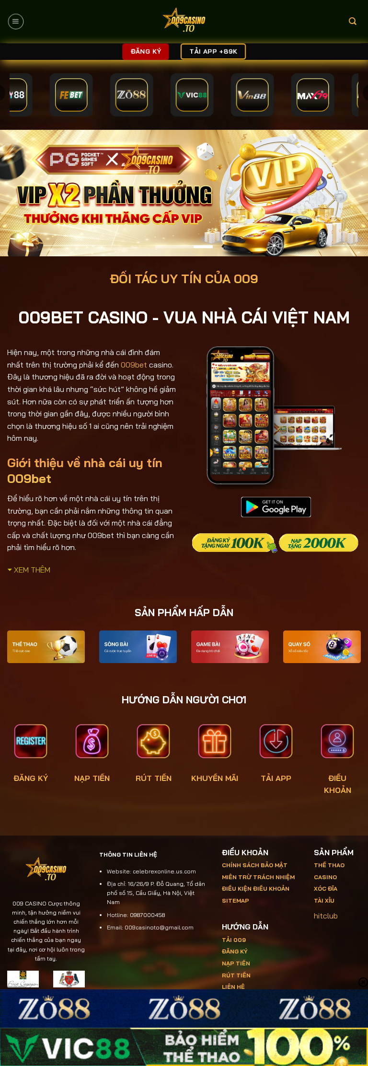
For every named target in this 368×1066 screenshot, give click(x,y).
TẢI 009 (234, 939)
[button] (16, 21)
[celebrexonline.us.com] (184, 21)
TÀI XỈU (324, 900)
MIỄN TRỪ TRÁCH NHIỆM (258, 877)
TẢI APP (276, 778)
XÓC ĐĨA (326, 888)
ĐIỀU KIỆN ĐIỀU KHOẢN (255, 888)
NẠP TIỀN (92, 778)
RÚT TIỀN (154, 778)
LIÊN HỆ (233, 986)
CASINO (325, 877)
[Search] (353, 21)
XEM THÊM (32, 569)
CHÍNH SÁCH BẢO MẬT (255, 865)
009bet (134, 364)
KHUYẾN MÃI (214, 778)
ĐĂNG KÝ (30, 778)
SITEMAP (235, 900)
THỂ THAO (329, 865)
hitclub (326, 915)
